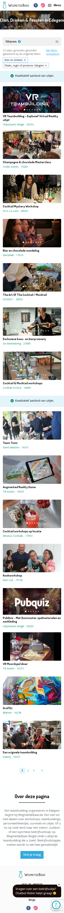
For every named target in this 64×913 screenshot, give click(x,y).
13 (45, 330)
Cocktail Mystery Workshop (21, 206)
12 (43, 330)
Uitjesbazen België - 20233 (18, 124)
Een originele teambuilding (20, 752)
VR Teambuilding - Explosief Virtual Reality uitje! (30, 117)
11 (40, 330)
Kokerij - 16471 (11, 757)
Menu (57, 5)
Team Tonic (10, 443)
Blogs (32, 899)
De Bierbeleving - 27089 (16, 343)
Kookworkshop (12, 575)
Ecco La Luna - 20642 (15, 211)
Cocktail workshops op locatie (22, 531)
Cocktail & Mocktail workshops (22, 383)
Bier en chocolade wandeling (21, 250)
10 (38, 330)
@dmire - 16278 (12, 712)
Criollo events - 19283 (15, 166)
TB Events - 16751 (13, 668)
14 (48, 330)
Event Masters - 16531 (16, 447)
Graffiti (7, 708)
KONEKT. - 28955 (13, 299)
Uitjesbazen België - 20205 (18, 626)
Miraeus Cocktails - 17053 (18, 535)
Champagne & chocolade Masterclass (27, 162)
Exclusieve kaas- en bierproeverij (24, 339)
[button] (32, 41)
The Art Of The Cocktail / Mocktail (25, 295)
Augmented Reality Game (19, 487)
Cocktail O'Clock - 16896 (17, 387)
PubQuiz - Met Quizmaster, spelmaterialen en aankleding (32, 619)
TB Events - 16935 (13, 491)
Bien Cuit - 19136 (13, 580)
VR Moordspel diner (15, 664)
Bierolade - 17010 (13, 255)
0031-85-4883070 (32, 884)
